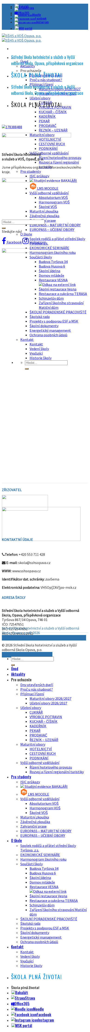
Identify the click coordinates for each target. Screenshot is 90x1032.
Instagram (42, 21)
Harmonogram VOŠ (45, 808)
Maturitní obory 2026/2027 (50, 698)
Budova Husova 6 (52, 266)
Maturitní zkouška (44, 211)
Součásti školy (31, 864)
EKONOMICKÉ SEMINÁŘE (49, 248)
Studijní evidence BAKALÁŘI (46, 786)
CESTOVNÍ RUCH (43, 753)
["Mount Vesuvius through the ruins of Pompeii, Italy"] (12, 127)
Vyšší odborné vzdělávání (49, 153)
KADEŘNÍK (47, 116)
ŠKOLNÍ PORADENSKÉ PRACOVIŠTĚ (58, 312)
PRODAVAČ (47, 125)
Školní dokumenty (34, 932)
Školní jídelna (49, 270)
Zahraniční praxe (33, 826)
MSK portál (25, 28)
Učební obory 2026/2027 (48, 703)
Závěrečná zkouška (44, 216)
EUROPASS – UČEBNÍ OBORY (52, 229)
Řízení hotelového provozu (60, 157)
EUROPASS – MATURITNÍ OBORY (55, 225)
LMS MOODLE (38, 794)
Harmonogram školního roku (53, 252)
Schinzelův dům (51, 298)
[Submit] (4, 228)
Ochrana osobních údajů (39, 941)
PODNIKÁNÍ (39, 758)
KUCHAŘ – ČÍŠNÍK (53, 111)
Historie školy (31, 965)
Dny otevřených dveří (36, 684)
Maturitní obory (32, 744)
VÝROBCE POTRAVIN (46, 716)
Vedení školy (30, 956)
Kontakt (17, 947)
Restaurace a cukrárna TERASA (63, 293)
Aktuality (18, 674)
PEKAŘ (44, 121)
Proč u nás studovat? (46, 79)
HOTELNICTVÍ (41, 749)
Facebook (40, 18)
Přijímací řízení (32, 694)
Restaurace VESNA (53, 280)
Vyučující (26, 961)
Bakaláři (21, 992)
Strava (30, 7)
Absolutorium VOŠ (44, 803)
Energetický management (50, 330)
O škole (26, 234)
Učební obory (40, 98)
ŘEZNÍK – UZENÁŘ (53, 130)
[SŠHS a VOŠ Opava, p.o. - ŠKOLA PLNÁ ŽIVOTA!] (21, 38)
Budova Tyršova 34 (53, 261)
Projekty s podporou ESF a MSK (54, 321)
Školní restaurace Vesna (57, 289)
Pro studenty (30, 171)
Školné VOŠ (39, 812)
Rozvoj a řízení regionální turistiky (57, 771)
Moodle (36, 14)
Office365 (22, 1003)
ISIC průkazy (39, 176)
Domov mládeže (51, 275)
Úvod (14, 668)
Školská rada (30, 923)
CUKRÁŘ (36, 712)
